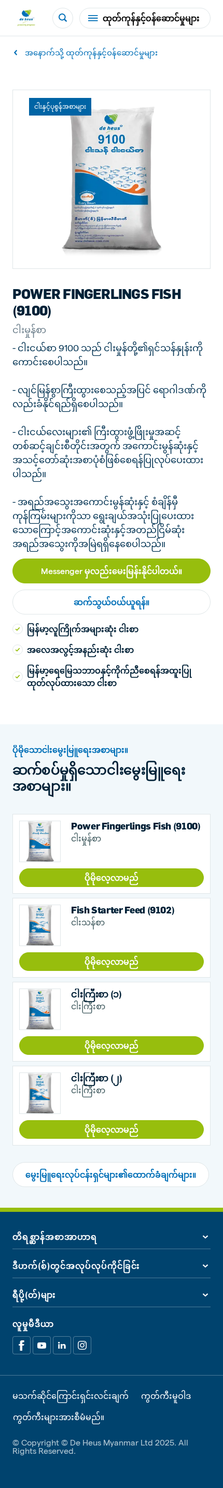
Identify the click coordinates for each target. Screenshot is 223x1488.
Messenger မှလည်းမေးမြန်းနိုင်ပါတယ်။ (111, 571)
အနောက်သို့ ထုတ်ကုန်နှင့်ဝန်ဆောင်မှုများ (91, 52)
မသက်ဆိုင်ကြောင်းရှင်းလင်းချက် (70, 1396)
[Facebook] (21, 1345)
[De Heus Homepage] (26, 18)
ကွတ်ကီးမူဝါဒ (166, 1396)
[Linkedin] (62, 1345)
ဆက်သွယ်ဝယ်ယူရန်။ (111, 602)
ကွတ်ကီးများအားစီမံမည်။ (58, 1417)
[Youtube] (42, 1345)
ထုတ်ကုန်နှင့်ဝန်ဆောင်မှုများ (151, 18)
